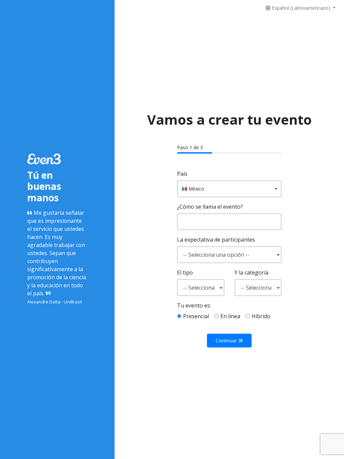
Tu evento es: (194, 305)
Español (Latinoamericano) (301, 8)
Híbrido (261, 316)
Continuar (227, 340)
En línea (230, 316)
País (182, 173)
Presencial (196, 316)
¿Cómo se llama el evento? (210, 206)
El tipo (185, 272)
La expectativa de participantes (216, 239)
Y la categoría (251, 272)
